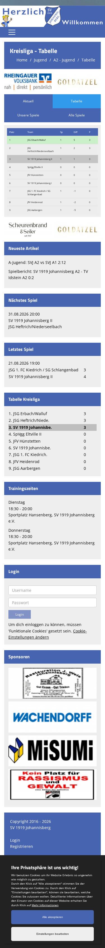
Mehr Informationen (45, 905)
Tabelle (88, 60)
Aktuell (28, 101)
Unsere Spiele (28, 115)
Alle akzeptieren (52, 917)
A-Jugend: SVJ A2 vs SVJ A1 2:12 (37, 262)
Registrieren (21, 846)
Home (22, 60)
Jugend (40, 60)
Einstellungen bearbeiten (52, 933)
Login (15, 840)
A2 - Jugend (64, 60)
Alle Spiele (77, 115)
